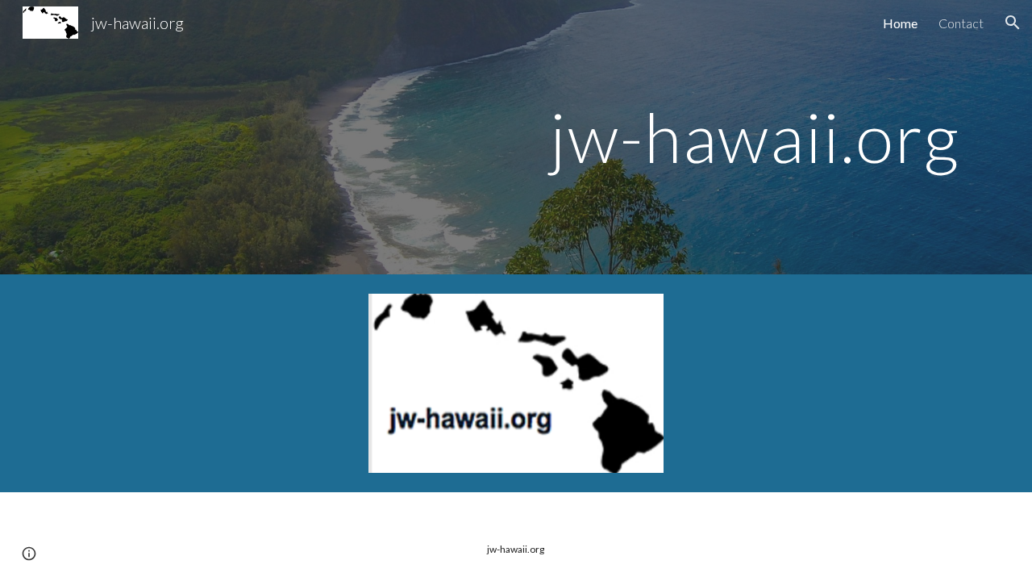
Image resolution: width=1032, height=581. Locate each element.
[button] (1012, 22)
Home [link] (900, 23)
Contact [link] (961, 23)
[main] (754, 137)
